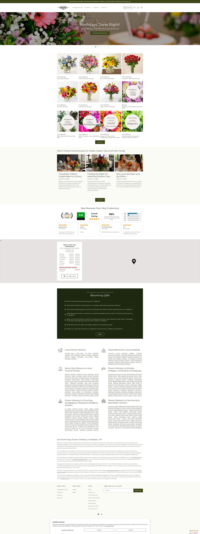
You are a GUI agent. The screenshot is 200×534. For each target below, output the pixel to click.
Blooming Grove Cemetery (85, 374)
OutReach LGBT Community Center (124, 424)
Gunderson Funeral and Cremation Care (86, 388)
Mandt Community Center (121, 420)
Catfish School (133, 393)
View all (100, 142)
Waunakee (68, 358)
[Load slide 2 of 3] (98, 47)
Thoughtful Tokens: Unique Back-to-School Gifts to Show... (70, 175)
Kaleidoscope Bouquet (85, 106)
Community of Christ (91, 428)
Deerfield (95, 353)
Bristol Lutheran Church (86, 417)
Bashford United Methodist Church (84, 412)
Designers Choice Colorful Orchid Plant (132, 107)
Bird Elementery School (122, 385)
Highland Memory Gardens (84, 390)
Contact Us (91, 492)
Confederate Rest (84, 378)
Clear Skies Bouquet (63, 78)
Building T (131, 392)
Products (59, 495)
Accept (99, 530)
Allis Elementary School (126, 378)
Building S (125, 392)
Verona (96, 357)
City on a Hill (80, 428)
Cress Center (76, 379)
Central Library (127, 395)
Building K (111, 392)
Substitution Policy (93, 506)
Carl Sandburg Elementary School (118, 393)
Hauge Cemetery (70, 390)
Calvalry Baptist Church (82, 419)
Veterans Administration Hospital (125, 362)
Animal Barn (138, 378)
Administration (131, 374)
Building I (139, 390)
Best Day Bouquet (62, 106)
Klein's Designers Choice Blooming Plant (89, 136)
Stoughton (80, 357)
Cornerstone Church (71, 430)
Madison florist (65, 478)
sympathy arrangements (79, 459)
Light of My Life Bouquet (107, 106)
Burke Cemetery (77, 376)
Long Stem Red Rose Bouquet (131, 78)
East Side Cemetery (91, 383)
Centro (116, 411)
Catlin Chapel (69, 423)
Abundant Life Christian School (117, 374)
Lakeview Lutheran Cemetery (80, 395)
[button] (88, 7)
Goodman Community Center (124, 415)
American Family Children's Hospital (121, 353)
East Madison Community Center (130, 411)
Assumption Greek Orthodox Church (87, 410)
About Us (59, 498)
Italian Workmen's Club (122, 417)
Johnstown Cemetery (71, 393)
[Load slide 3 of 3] (100, 47)
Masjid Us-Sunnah (136, 420)
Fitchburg (68, 355)
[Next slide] (104, 47)
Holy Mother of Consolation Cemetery (85, 392)
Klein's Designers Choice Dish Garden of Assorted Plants (131, 136)
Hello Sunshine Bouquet (107, 78)
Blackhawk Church (87, 416)
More (100, 334)
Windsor (74, 358)
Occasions (60, 492)
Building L (118, 392)
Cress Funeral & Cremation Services (80, 381)
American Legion (113, 406)
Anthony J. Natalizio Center (117, 379)
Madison (83, 355)
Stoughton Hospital (133, 357)
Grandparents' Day (62, 489)
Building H (131, 390)
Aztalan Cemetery (70, 374)
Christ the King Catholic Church (79, 424)
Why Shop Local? (93, 495)
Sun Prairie (89, 357)
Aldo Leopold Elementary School (128, 376)
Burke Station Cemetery (90, 376)
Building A (116, 390)
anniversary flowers (112, 470)
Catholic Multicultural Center (89, 421)
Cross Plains (80, 353)
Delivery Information (94, 498)
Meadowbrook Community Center (118, 422)
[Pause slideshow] (108, 47)
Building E (124, 390)
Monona (67, 357)
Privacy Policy (110, 526)
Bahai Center (69, 412)
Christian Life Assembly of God (88, 426)
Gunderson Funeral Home (79, 386)
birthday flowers (137, 457)
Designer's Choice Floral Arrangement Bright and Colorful (110, 136)
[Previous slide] (92, 47)
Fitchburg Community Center (117, 413)
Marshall (89, 355)
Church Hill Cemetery (71, 378)
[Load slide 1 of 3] (96, 47)
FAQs (89, 489)
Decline (131, 530)
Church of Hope (70, 428)
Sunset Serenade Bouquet (86, 78)
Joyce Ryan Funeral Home (85, 393)
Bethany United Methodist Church (83, 414)
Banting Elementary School (122, 383)
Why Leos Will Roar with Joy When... (128, 175)
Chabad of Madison (80, 423)
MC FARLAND (75, 355)
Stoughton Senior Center (127, 425)
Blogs (74, 492)
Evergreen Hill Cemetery (85, 385)
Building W (138, 392)
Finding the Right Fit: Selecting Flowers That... (99, 175)
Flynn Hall (111, 415)
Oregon (73, 357)
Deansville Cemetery (76, 383)
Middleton (95, 355)
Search (74, 489)
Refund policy (92, 503)
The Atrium (118, 427)
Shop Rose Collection (100, 33)
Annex (86, 409)
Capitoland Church (75, 421)
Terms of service (92, 509)
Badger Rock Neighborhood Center (129, 406)
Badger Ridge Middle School (121, 381)
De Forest (88, 353)
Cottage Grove (69, 353)
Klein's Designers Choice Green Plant (66, 136)
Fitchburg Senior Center (134, 413)
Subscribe (138, 490)
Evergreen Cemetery (71, 385)
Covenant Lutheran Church (89, 430)
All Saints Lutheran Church (74, 409)
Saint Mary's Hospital (120, 357)
